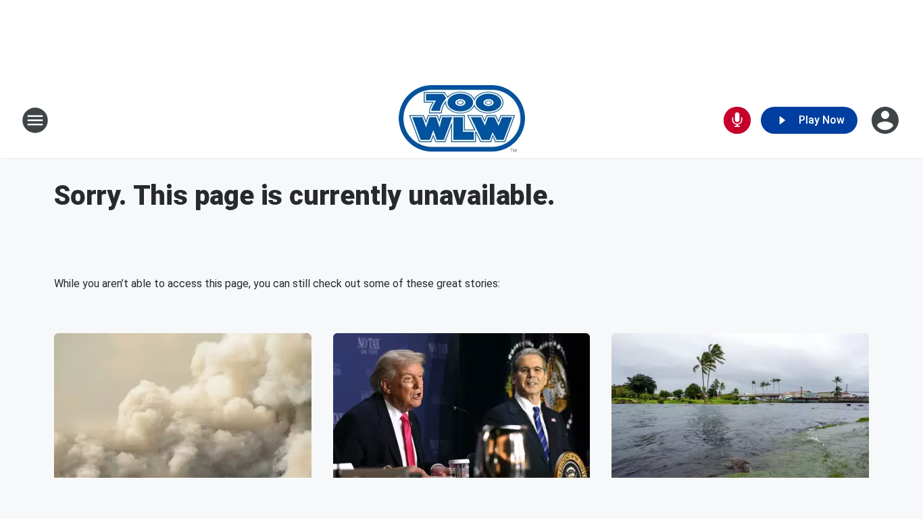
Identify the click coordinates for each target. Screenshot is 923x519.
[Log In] (886, 120)
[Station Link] (462, 120)
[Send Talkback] (737, 120)
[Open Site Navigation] (35, 120)
